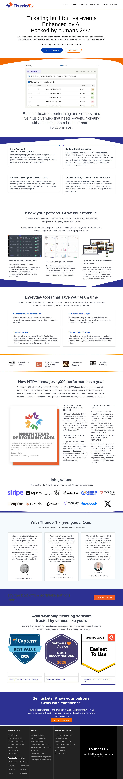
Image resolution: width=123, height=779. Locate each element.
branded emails (100, 152)
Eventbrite (23, 773)
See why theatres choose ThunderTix (22, 679)
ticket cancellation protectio (88, 181)
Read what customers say (55, 679)
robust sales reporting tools (63, 275)
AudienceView (13, 762)
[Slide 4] (66, 65)
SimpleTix (23, 769)
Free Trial (84, 5)
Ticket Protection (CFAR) (40, 744)
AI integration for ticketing (41, 760)
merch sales (37, 320)
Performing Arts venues (63, 735)
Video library (12, 735)
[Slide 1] (61, 65)
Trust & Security (13, 753)
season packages (20, 155)
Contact (113, 5)
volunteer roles (21, 181)
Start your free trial (52, 50)
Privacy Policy (13, 750)
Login (105, 5)
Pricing (64, 5)
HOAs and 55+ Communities (65, 744)
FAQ (98, 5)
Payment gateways (15, 738)
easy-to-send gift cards (89, 318)
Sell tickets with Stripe (16, 744)
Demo (92, 5)
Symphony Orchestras (63, 741)
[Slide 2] (63, 65)
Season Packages (37, 735)
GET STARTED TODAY (104, 597)
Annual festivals (61, 753)
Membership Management (41, 757)
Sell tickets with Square (16, 741)
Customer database (38, 738)
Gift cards (34, 750)
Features (73, 5)
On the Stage (24, 766)
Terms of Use (12, 747)
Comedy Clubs (60, 747)
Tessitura (12, 769)
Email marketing (37, 741)
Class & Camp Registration (40, 747)
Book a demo (74, 50)
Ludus (11, 773)
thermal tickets (86, 336)
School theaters (60, 750)
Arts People (24, 762)
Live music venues (61, 738)
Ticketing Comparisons (16, 758)
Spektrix (12, 766)
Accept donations (37, 753)
